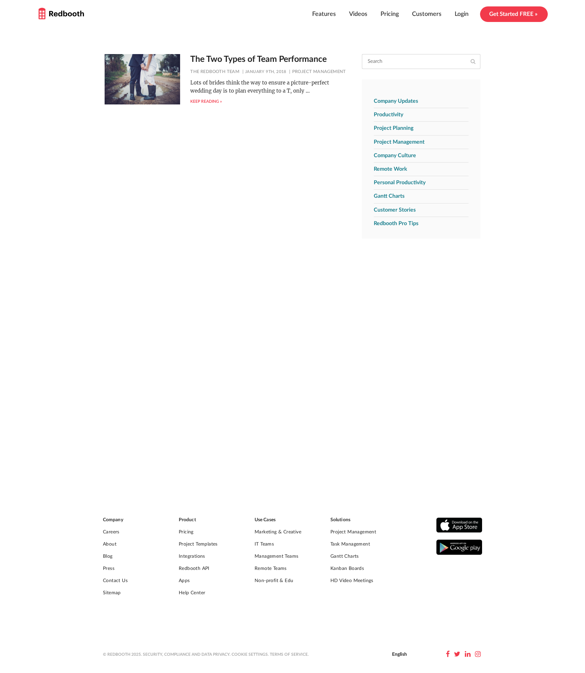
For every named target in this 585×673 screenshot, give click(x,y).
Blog (108, 556)
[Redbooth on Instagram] (478, 654)
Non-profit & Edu (274, 580)
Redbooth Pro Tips (396, 223)
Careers (111, 532)
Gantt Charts (389, 196)
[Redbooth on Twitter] (457, 654)
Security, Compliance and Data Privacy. (187, 654)
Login (462, 14)
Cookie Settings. (250, 654)
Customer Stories (395, 210)
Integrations (192, 556)
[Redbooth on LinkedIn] (468, 654)
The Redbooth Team (214, 72)
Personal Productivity (400, 182)
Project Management (319, 72)
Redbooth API (194, 568)
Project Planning (393, 128)
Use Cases (265, 520)
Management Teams (276, 556)
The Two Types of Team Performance (258, 59)
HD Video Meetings (351, 580)
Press (108, 568)
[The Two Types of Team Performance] (142, 79)
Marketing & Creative (278, 532)
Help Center (192, 593)
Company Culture (395, 155)
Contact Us (115, 580)
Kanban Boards (347, 568)
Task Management (350, 544)
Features (324, 14)
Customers (426, 14)
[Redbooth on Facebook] (448, 654)
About (109, 544)
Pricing (390, 14)
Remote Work (390, 169)
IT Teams (264, 544)
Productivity (388, 114)
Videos (358, 14)
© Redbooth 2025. (122, 654)
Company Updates (396, 101)
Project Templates (198, 544)
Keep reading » (206, 101)
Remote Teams (271, 568)
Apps (184, 580)
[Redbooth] (61, 13)
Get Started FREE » (513, 14)
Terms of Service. (289, 654)
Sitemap (112, 593)
